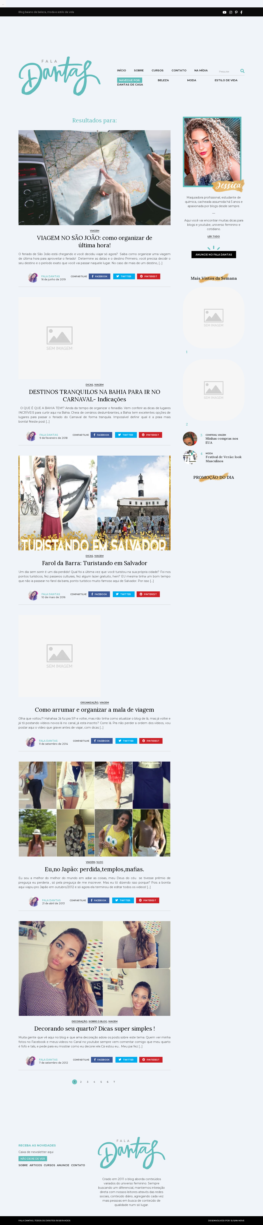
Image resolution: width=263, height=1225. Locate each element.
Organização (89, 702)
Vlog (99, 862)
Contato (179, 70)
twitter (126, 276)
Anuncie (63, 1165)
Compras (211, 435)
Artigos (36, 1165)
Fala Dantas (50, 276)
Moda (191, 80)
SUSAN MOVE (238, 1220)
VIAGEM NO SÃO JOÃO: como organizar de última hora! (94, 241)
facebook (101, 276)
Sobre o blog (98, 1021)
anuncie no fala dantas (214, 254)
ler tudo (214, 236)
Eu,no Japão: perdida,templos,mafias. (94, 869)
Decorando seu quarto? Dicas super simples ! (94, 1028)
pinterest (150, 276)
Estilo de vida (226, 80)
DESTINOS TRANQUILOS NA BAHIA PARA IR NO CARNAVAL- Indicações (94, 395)
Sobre (139, 70)
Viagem (94, 230)
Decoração (79, 1021)
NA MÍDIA (201, 70)
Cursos (158, 70)
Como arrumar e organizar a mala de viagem (94, 709)
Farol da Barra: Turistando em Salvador (94, 563)
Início (121, 70)
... (3, 3)
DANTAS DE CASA (130, 84)
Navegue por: (129, 80)
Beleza (163, 80)
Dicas (89, 384)
